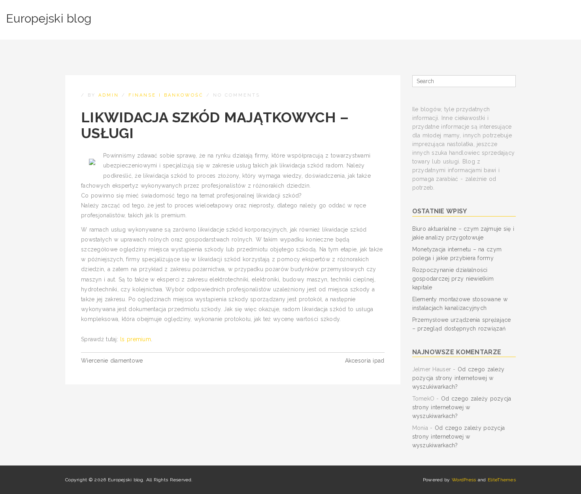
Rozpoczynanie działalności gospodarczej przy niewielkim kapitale (453, 279)
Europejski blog (48, 18)
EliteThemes (502, 480)
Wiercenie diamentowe (112, 360)
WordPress (464, 480)
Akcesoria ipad (365, 360)
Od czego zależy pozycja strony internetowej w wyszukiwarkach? (458, 378)
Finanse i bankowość (166, 95)
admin (108, 95)
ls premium (135, 339)
